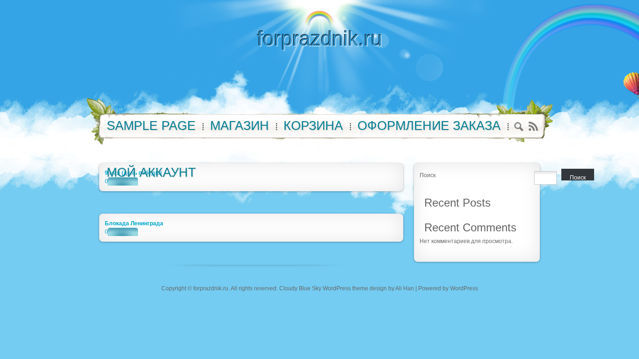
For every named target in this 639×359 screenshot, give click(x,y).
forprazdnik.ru (319, 38)
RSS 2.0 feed (533, 126)
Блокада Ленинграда (134, 223)
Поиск (428, 175)
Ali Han (404, 288)
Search (519, 128)
